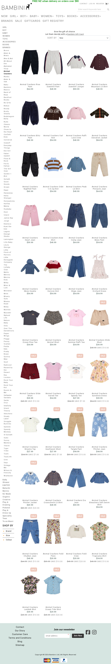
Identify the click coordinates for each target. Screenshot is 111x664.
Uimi (6, 460)
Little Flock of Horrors (7, 252)
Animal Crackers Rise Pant (30, 62)
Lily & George (7, 246)
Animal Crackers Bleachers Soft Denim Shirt (99, 478)
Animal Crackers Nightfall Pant (30, 164)
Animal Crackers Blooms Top (30, 424)
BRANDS (7, 21)
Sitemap (20, 645)
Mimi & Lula (7, 286)
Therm (7, 446)
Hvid (6, 212)
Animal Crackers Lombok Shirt (30, 585)
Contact (20, 627)
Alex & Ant (8, 58)
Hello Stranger (7, 197)
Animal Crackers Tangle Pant (76, 424)
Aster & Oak (7, 80)
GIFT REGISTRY (53, 21)
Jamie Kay (8, 218)
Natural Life (7, 316)
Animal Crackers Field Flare (53, 531)
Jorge (6, 221)
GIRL (13, 16)
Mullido (7, 310)
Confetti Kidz (7, 136)
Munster (7, 313)
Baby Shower (6, 481)
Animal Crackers (8, 72)
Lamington (8, 239)
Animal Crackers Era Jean (76, 478)
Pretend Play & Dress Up (7, 510)
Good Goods (7, 183)
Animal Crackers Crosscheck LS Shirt (53, 478)
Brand (8, 531)
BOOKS (72, 16)
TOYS (59, 16)
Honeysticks (9, 201)
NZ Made (7, 494)
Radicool (8, 365)
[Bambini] (17, 7)
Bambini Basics (7, 88)
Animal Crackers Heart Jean (30, 215)
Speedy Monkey (7, 430)
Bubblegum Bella (9, 118)
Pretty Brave (6, 353)
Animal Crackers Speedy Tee (76, 371)
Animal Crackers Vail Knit (53, 113)
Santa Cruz (6, 401)
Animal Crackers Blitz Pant (30, 113)
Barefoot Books (7, 98)
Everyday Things (7, 147)
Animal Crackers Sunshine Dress (99, 371)
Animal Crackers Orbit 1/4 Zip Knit (53, 164)
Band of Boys (7, 93)
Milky (6, 283)
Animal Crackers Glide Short (99, 317)
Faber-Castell (7, 155)
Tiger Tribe (6, 450)
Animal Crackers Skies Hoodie (30, 266)
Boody (6, 109)
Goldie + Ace (7, 175)
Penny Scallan (7, 343)
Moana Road (7, 303)
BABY (33, 16)
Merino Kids (7, 278)
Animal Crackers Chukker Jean (30, 531)
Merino (6, 491)
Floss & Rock (7, 160)
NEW (4, 16)
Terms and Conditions (20, 638)
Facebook (88, 632)
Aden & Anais (7, 54)
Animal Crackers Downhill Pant (53, 62)
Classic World (7, 125)
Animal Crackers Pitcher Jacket (30, 478)
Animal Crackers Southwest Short (53, 424)
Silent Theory (7, 409)
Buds (6, 122)
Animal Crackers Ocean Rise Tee (30, 317)
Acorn (6, 50)
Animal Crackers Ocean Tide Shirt (53, 585)
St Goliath (8, 435)
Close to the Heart (8, 131)
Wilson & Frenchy (8, 471)
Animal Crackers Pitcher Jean (99, 424)
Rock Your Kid (8, 386)
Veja (6, 463)
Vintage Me (7, 466)
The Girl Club (7, 170)
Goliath (7, 179)
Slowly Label (6, 417)
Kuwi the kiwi (7, 228)
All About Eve (8, 62)
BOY (23, 16)
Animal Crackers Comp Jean (76, 215)
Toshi (6, 454)
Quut (6, 362)
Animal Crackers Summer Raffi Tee (76, 317)
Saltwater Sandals (8, 396)
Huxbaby (7, 209)
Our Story (20, 630)
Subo (6, 438)
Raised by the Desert (8, 370)
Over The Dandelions (9, 330)
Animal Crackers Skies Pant (99, 215)
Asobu (6, 77)
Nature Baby (7, 321)
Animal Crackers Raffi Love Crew (76, 113)
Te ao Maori (8, 521)
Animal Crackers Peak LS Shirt (76, 164)
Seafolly (7, 406)
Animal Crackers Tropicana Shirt (99, 531)
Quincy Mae (7, 358)
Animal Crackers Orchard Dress (99, 266)
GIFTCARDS (32, 21)
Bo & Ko (7, 103)
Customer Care (20, 634)
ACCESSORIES (89, 16)
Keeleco (7, 224)
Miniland (8, 291)
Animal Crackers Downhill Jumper (76, 62)
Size (8, 535)
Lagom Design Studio (7, 234)
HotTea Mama (7, 205)
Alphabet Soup (8, 67)
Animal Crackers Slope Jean (76, 266)
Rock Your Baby (8, 381)
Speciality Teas (7, 517)
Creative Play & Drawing (6, 502)
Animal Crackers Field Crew (76, 531)
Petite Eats (6, 348)
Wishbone (8, 476)
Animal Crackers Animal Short (53, 317)
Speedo (7, 427)
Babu (6, 85)
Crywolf (7, 143)
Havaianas (8, 193)
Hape (6, 190)
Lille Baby (8, 242)
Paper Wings (6, 335)
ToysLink (8, 457)
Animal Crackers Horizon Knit (53, 266)
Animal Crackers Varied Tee (53, 371)
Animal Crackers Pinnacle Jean (99, 164)
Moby (6, 307)
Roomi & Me (7, 391)
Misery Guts (7, 297)
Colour (9, 540)
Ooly (6, 326)
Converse (8, 140)
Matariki (6, 488)
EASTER (6, 485)
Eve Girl (7, 151)
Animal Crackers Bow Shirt (53, 215)
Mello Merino (7, 273)
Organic (6, 497)
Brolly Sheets (7, 112)
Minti (6, 294)
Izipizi (6, 215)
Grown (6, 187)
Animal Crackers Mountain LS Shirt (99, 62)
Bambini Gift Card (75, 34)
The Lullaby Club (7, 267)
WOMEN (46, 16)
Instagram (94, 632)
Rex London (7, 376)
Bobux (6, 106)
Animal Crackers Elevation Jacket (99, 113)
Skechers (8, 414)
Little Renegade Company (8, 259)
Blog (20, 641)
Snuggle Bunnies (7, 423)
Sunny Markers (7, 441)
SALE (18, 21)
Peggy (6, 339)
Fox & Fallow (6, 165)
